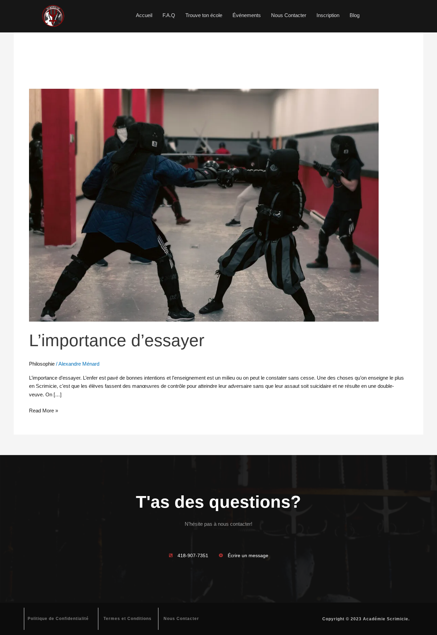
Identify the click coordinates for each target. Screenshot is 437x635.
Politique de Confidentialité (58, 618)
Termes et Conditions (127, 618)
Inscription (327, 15)
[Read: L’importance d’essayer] (204, 205)
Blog (355, 15)
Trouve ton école (203, 15)
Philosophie (42, 364)
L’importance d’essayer (117, 340)
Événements (246, 15)
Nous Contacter (288, 15)
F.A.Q (169, 15)
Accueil (144, 15)
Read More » (43, 410)
